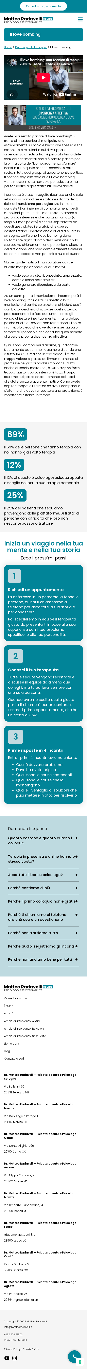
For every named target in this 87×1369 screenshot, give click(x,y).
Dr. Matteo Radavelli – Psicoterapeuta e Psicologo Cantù (40, 1254)
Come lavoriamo (15, 998)
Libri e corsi (11, 1044)
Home (8, 47)
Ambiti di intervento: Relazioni (24, 1029)
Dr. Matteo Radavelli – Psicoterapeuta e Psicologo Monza (40, 1195)
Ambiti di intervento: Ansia (22, 1021)
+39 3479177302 (13, 1334)
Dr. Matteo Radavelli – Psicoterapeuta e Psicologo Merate (40, 1106)
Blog (7, 1051)
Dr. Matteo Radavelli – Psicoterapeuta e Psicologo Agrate (40, 1284)
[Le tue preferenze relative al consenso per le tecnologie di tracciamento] (80, 1362)
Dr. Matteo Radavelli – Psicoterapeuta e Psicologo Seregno (40, 1077)
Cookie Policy (31, 1349)
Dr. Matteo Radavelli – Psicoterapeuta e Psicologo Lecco (40, 1225)
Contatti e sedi (14, 1059)
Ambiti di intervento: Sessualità (25, 1036)
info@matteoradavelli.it (18, 1327)
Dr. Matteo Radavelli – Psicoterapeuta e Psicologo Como (40, 1136)
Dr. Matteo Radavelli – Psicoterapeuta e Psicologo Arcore (40, 1165)
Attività (8, 1013)
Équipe (8, 1006)
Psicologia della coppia (31, 47)
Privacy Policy (12, 1349)
